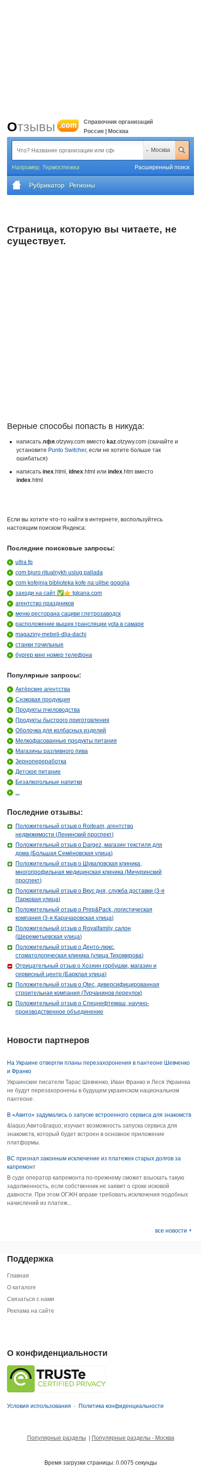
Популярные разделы (56, 1438)
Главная (18, 1275)
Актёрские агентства (42, 689)
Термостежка (60, 167)
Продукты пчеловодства (47, 710)
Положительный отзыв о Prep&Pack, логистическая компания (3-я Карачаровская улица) (83, 913)
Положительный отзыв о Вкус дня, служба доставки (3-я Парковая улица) (90, 895)
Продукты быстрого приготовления (62, 720)
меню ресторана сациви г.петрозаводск (68, 613)
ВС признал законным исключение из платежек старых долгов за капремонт (94, 1162)
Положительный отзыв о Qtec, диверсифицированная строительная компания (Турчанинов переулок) (87, 988)
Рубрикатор (47, 185)
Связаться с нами (30, 1299)
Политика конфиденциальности (121, 1406)
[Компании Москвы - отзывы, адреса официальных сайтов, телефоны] (17, 185)
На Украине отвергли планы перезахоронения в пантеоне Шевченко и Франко (98, 1067)
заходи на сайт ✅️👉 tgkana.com (58, 593)
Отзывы (42, 127)
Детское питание (38, 771)
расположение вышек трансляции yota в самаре (79, 624)
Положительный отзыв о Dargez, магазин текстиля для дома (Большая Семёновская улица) (88, 849)
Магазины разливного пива (51, 751)
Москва (160, 150)
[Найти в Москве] (182, 150)
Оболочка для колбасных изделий (60, 730)
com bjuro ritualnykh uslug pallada (59, 572)
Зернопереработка (40, 761)
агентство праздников (44, 603)
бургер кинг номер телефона (53, 655)
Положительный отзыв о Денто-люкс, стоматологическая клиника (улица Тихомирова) (79, 951)
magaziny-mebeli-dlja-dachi (50, 634)
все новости (171, 1230)
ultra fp (24, 562)
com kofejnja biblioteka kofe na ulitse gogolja (72, 582)
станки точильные (39, 644)
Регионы (82, 185)
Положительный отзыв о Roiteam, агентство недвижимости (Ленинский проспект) (74, 830)
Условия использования (39, 1406)
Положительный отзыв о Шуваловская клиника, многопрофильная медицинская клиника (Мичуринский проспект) (88, 872)
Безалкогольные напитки (48, 782)
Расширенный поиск (162, 167)
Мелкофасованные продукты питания (66, 740)
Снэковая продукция (42, 699)
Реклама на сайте (30, 1311)
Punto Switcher (67, 450)
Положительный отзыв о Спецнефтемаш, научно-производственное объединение (82, 1007)
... (17, 792)
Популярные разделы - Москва (133, 1438)
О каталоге (21, 1287)
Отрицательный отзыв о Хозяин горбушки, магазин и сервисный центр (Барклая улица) (86, 970)
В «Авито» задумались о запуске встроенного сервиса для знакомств (99, 1115)
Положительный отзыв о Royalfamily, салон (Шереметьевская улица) (73, 932)
